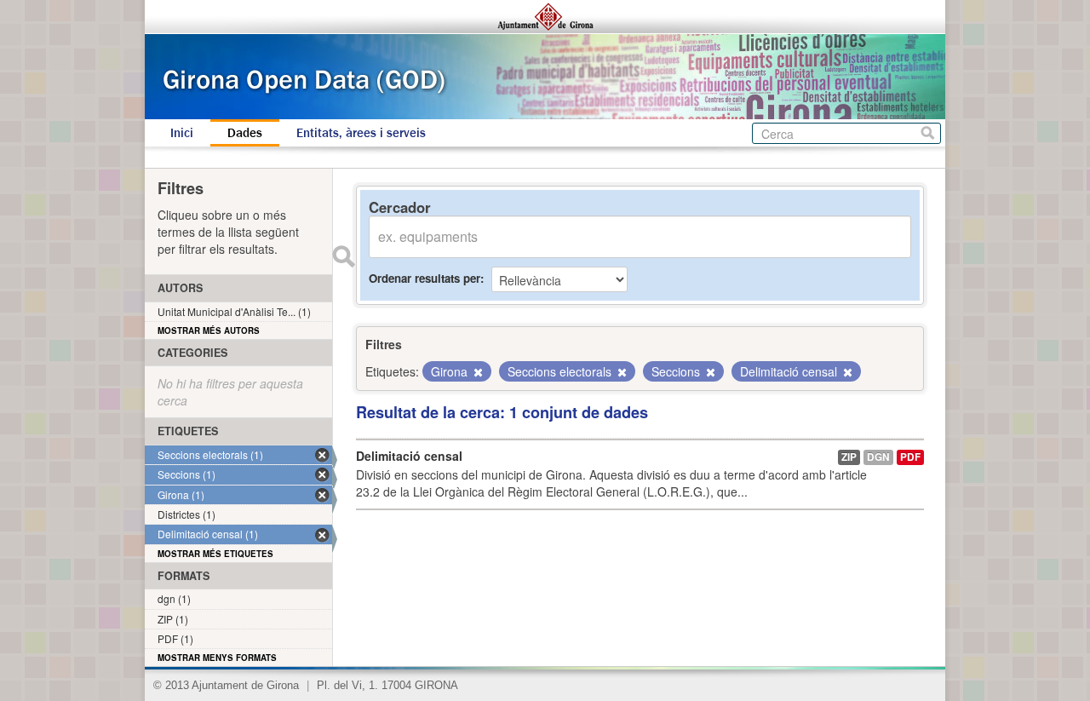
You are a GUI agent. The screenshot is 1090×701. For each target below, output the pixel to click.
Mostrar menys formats (217, 658)
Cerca (928, 133)
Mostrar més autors (209, 330)
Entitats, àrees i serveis (361, 132)
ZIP (849, 457)
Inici (181, 132)
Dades (244, 132)
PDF (910, 457)
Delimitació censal (409, 455)
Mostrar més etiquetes (215, 554)
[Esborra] (477, 372)
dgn (878, 457)
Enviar (343, 256)
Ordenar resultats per (424, 278)
